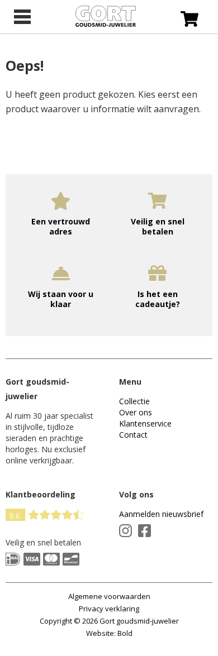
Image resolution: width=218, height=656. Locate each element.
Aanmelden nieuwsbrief (161, 514)
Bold (124, 633)
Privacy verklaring (109, 609)
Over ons (135, 412)
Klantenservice (145, 423)
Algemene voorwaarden (109, 596)
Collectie (134, 401)
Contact (133, 434)
